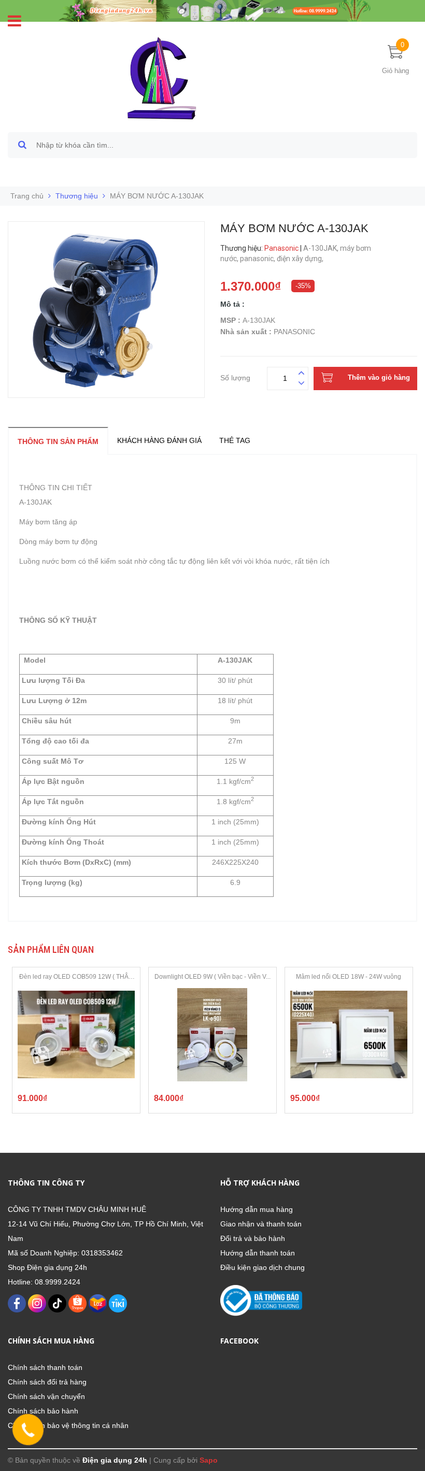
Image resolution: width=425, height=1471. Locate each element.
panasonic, (258, 258)
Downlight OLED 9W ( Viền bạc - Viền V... (212, 976)
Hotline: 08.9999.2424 (44, 1282)
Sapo (209, 1460)
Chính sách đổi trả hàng (47, 1382)
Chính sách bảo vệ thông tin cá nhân (68, 1425)
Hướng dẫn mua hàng (256, 1209)
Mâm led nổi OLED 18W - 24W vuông (348, 976)
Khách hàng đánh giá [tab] (159, 440)
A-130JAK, (321, 248)
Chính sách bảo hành (43, 1411)
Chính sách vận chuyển (46, 1396)
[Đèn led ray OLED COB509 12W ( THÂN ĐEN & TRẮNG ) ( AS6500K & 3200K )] (76, 1034)
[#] (212, 10)
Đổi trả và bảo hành (252, 1238)
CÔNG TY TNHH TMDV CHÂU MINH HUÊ (77, 1209)
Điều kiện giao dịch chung (262, 1267)
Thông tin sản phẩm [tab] (58, 441)
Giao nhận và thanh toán (261, 1224)
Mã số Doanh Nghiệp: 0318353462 (65, 1253)
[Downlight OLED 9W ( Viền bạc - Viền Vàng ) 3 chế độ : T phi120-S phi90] (212, 1034)
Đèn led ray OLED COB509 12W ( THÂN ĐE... (76, 977)
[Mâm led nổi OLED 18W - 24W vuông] (348, 1034)
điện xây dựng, (301, 258)
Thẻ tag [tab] (234, 440)
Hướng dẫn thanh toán (257, 1253)
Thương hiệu (76, 196)
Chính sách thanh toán (45, 1367)
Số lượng (235, 376)
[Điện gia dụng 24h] (163, 78)
